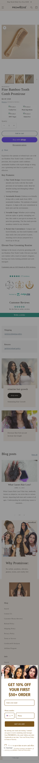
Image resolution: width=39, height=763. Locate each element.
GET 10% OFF (19, 724)
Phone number (9, 710)
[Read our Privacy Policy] (33, 748)
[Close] (35, 667)
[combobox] (9, 716)
